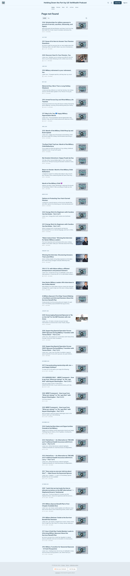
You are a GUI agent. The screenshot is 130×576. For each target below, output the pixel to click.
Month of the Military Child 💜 (52, 183)
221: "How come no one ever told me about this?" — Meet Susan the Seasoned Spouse (57, 472)
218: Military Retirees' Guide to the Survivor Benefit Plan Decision (57, 518)
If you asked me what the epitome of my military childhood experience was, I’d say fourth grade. (57, 149)
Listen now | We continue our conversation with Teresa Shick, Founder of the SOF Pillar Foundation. (58, 337)
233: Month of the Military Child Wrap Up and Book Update (57, 131)
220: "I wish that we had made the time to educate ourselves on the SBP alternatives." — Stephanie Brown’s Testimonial (58, 490)
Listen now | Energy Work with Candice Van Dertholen (56, 216)
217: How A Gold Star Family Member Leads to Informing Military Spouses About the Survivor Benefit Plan (58, 533)
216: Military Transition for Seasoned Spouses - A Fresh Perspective (58, 548)
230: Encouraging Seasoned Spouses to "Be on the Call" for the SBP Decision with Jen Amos (57, 317)
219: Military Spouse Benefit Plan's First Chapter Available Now (55, 505)
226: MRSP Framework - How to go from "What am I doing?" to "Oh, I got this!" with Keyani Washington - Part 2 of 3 (56, 395)
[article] (65, 28)
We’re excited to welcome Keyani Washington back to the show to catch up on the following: (57, 414)
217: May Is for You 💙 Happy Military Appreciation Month (54, 114)
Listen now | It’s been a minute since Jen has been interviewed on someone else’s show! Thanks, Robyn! (56, 321)
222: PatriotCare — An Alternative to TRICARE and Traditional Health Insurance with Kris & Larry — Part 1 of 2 (58, 457)
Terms (67, 565)
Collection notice (74, 565)
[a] (81, 25)
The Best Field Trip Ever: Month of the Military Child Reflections (58, 145)
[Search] (108, 2)
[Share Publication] (111, 2)
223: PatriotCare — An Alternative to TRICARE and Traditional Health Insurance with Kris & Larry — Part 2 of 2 (58, 442)
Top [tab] (48, 18)
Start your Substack (61, 569)
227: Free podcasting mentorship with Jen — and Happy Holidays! (57, 366)
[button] (53, 7)
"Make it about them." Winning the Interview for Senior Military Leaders (57, 239)
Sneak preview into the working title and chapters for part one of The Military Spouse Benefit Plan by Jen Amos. (57, 302)
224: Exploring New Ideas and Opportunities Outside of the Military (57, 427)
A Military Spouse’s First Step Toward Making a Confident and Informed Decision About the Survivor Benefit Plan (57, 298)
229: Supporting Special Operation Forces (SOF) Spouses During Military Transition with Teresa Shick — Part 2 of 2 (58, 332)
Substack (57, 573)
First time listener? (47, 399)
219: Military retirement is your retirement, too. (56, 71)
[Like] (43, 51)
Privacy (63, 565)
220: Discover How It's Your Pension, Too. (56, 55)
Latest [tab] (44, 18)
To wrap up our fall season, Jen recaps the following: (55, 369)
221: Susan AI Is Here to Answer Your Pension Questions (58, 42)
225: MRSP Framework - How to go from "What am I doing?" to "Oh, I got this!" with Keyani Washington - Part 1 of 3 (56, 409)
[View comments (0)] (54, 34)
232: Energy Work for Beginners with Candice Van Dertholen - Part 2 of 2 (58, 213)
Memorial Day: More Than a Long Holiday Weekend (56, 87)
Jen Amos (48, 31)
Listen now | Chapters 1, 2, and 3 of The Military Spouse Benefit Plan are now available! (56, 476)
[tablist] (46, 18)
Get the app (72, 569)
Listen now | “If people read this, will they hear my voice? (57, 74)
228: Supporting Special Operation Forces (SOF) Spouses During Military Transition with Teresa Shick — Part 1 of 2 (58, 348)
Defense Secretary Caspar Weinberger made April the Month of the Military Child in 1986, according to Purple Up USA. (57, 186)
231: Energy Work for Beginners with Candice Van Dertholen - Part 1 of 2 (58, 225)
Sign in (125, 2)
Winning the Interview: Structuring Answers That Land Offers (57, 256)
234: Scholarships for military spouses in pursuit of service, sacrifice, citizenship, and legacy (57, 24)
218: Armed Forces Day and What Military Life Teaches (58, 101)
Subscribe (117, 2)
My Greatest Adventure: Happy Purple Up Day (58, 158)
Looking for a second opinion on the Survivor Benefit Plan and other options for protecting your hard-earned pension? (57, 203)
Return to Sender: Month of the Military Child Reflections (57, 171)
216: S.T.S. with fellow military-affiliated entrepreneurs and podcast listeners (55, 269)
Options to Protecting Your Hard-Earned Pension (56, 199)
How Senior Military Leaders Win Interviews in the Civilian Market (58, 283)
